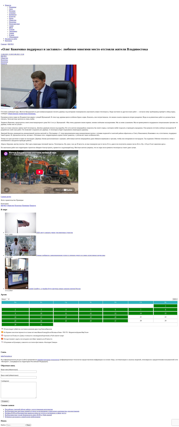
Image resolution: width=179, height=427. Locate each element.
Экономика (13, 31)
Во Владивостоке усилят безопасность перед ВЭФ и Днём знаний (28, 415)
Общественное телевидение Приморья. (22, 113)
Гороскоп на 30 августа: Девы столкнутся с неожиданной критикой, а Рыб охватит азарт (34, 336)
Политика (12, 22)
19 (91, 317)
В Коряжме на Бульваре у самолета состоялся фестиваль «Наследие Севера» (30, 342)
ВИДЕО (11, 44)
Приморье (12, 7)
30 (15, 324)
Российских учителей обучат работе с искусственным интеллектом (29, 409)
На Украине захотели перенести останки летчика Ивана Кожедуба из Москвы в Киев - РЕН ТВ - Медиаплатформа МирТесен (46, 332)
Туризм (11, 29)
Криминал (12, 14)
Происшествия (14, 24)
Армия (11, 33)
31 (41, 324)
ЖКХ (11, 27)
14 (141, 313)
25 (66, 321)
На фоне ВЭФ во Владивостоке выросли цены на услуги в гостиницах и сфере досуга (35, 413)
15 (165, 313)
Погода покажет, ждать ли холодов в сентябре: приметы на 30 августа (28, 339)
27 (115, 321)
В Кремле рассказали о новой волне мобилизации (22, 417)
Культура (12, 16)
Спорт (11, 26)
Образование (13, 37)
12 (91, 313)
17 (41, 317)
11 (66, 313)
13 (115, 313)
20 (115, 317)
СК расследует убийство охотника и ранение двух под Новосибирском (28, 329)
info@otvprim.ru (6, 356)
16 (15, 317)
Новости (8, 5)
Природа (4, 63)
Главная (3, 44)
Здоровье (12, 13)
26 (91, 321)
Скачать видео (6, 197)
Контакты (8, 41)
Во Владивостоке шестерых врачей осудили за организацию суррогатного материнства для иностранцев (42, 411)
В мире (11, 35)
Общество (12, 20)
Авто (11, 9)
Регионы (12, 11)
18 (66, 317)
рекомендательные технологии (48, 360)
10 (41, 313)
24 (41, 321)
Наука (11, 18)
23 (15, 321)
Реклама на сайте (11, 39)
